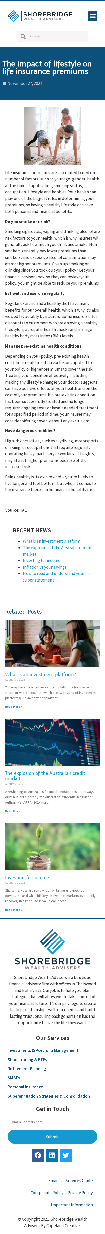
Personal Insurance (25, 1087)
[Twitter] (66, 1155)
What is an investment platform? (52, 541)
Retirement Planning (27, 1069)
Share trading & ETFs (27, 1059)
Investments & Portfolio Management (43, 1050)
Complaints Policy (47, 1192)
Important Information (72, 1205)
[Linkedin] (52, 1155)
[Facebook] (38, 1155)
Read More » (13, 707)
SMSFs (14, 1078)
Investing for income (41, 560)
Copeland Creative (63, 1225)
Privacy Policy (80, 1192)
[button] (93, 16)
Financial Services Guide (70, 1180)
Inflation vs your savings (45, 567)
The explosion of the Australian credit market (45, 776)
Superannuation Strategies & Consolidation (49, 1096)
